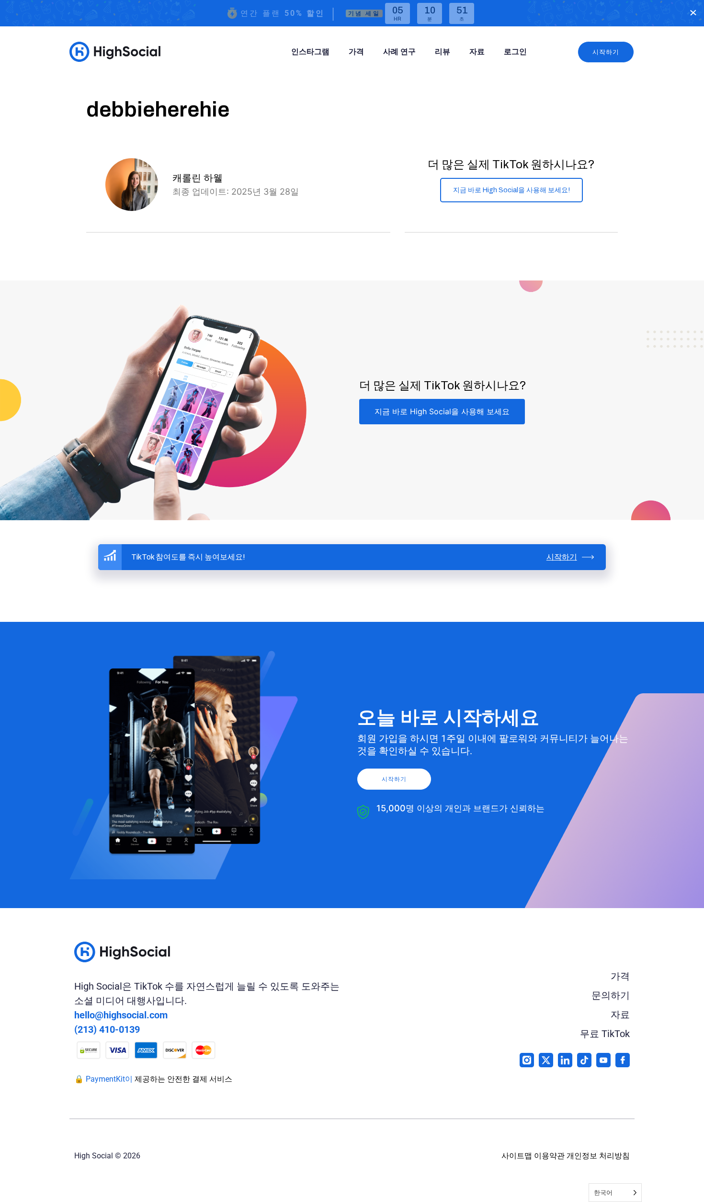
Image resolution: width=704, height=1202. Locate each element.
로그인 (515, 51)
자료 (477, 51)
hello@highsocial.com (121, 1015)
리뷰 (442, 51)
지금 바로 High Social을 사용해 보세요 (442, 411)
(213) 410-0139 (107, 1029)
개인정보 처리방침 (598, 1155)
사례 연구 (399, 51)
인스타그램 (310, 51)
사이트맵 (516, 1155)
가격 (356, 51)
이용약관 (549, 1155)
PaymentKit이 (109, 1079)
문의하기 (610, 995)
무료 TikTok (605, 1033)
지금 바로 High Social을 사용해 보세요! (511, 190)
